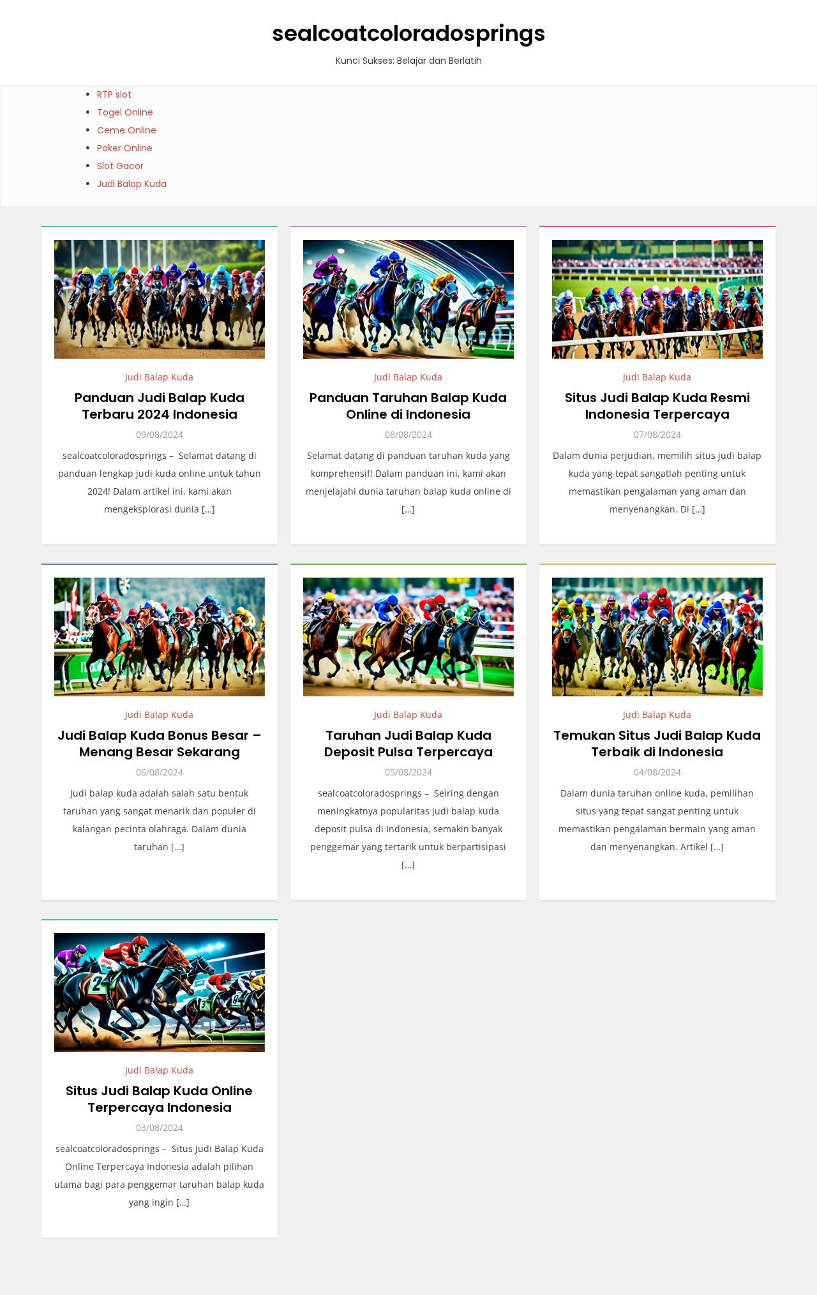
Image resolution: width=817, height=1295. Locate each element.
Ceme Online (126, 130)
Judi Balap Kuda (132, 183)
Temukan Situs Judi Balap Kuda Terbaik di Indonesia (657, 743)
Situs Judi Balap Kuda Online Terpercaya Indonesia (159, 1099)
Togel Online (125, 112)
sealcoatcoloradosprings (409, 33)
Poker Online (125, 148)
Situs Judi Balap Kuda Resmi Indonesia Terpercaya (657, 406)
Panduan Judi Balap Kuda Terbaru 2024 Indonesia (159, 406)
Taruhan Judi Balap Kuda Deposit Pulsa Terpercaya (408, 743)
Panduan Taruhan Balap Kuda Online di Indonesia (408, 406)
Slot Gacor (120, 166)
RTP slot (114, 94)
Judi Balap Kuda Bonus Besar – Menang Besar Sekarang (159, 743)
